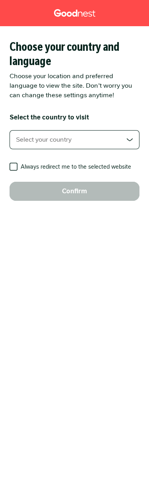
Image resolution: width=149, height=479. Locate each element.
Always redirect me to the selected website (76, 166)
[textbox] (74, 139)
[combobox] (74, 139)
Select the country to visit (49, 117)
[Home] (74, 13)
